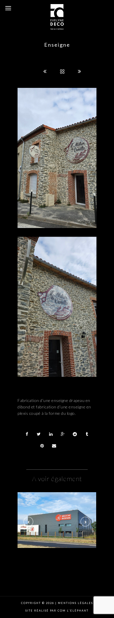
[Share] (27, 434)
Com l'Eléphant (73, 610)
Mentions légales (75, 603)
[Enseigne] (57, 520)
